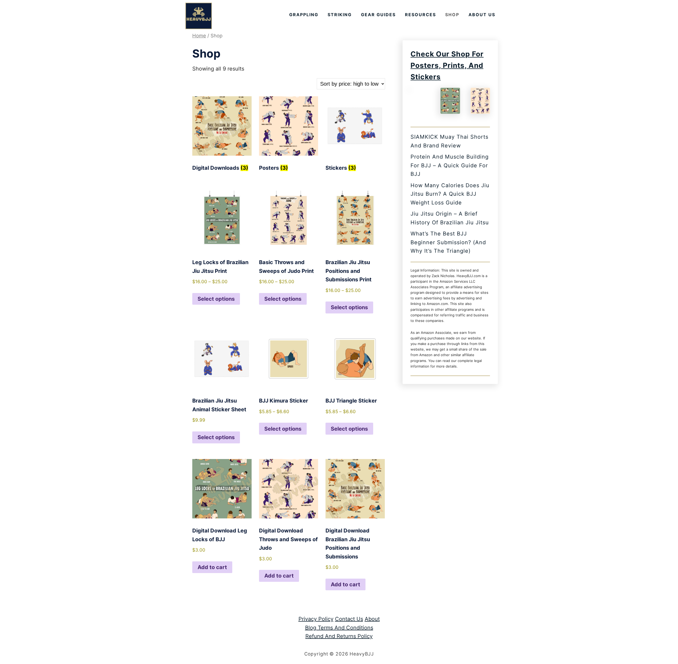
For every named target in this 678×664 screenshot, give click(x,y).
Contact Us (349, 619)
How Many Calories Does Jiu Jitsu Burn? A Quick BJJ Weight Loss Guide (450, 194)
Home (199, 35)
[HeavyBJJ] (198, 16)
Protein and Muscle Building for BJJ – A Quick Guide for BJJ (450, 165)
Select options (216, 299)
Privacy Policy (315, 619)
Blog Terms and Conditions (339, 627)
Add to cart (212, 567)
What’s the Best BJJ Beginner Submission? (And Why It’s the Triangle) (448, 242)
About (372, 619)
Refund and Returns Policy (339, 636)
